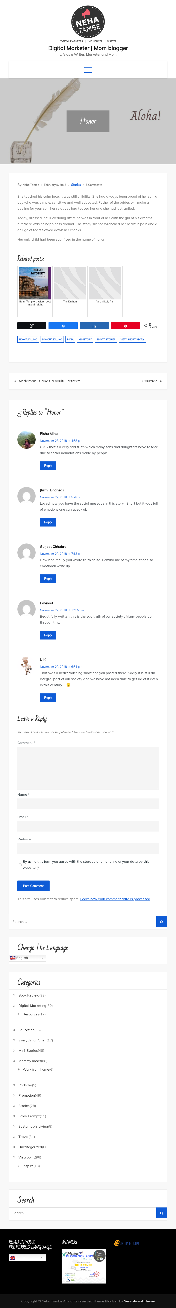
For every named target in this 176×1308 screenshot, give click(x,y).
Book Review (28, 995)
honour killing (52, 339)
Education (26, 1030)
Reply (48, 466)
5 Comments (94, 184)
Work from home (36, 1069)
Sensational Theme (139, 1301)
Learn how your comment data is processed (115, 899)
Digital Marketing (32, 1005)
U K (43, 659)
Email (23, 817)
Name (23, 794)
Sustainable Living (33, 1126)
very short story (132, 339)
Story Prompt (29, 1116)
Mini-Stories (28, 1050)
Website (24, 839)
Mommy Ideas (29, 1061)
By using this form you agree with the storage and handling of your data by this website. (86, 864)
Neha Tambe (31, 184)
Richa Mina (49, 433)
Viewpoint (26, 1157)
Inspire (28, 1166)
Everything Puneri (32, 1040)
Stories (76, 185)
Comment (26, 742)
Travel (23, 1136)
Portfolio (25, 1085)
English (21, 958)
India (70, 339)
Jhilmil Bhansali (52, 490)
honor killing (28, 339)
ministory (85, 339)
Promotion (26, 1095)
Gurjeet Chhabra (53, 546)
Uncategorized (30, 1147)
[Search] (161, 921)
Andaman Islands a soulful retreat (49, 381)
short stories (106, 339)
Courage (150, 381)
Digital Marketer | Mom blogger (88, 48)
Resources (31, 1014)
